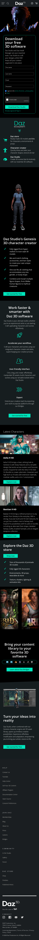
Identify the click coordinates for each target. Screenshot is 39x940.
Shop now (10, 556)
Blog (3, 822)
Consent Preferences (9, 803)
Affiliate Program (7, 790)
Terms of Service (22, 930)
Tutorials (5, 777)
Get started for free (14, 294)
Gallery (4, 857)
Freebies (5, 880)
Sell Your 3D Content (9, 786)
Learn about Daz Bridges (19, 669)
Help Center (6, 781)
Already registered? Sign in (13, 111)
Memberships (6, 817)
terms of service (19, 91)
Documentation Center (9, 794)
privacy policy (29, 91)
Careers (5, 835)
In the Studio (6, 853)
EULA (8, 93)
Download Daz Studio (16, 107)
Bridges (4, 839)
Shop (4, 876)
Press (4, 830)
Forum (4, 862)
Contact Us (6, 772)
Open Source (6, 799)
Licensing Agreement (9, 930)
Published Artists (7, 885)
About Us (5, 826)
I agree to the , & (19, 92)
